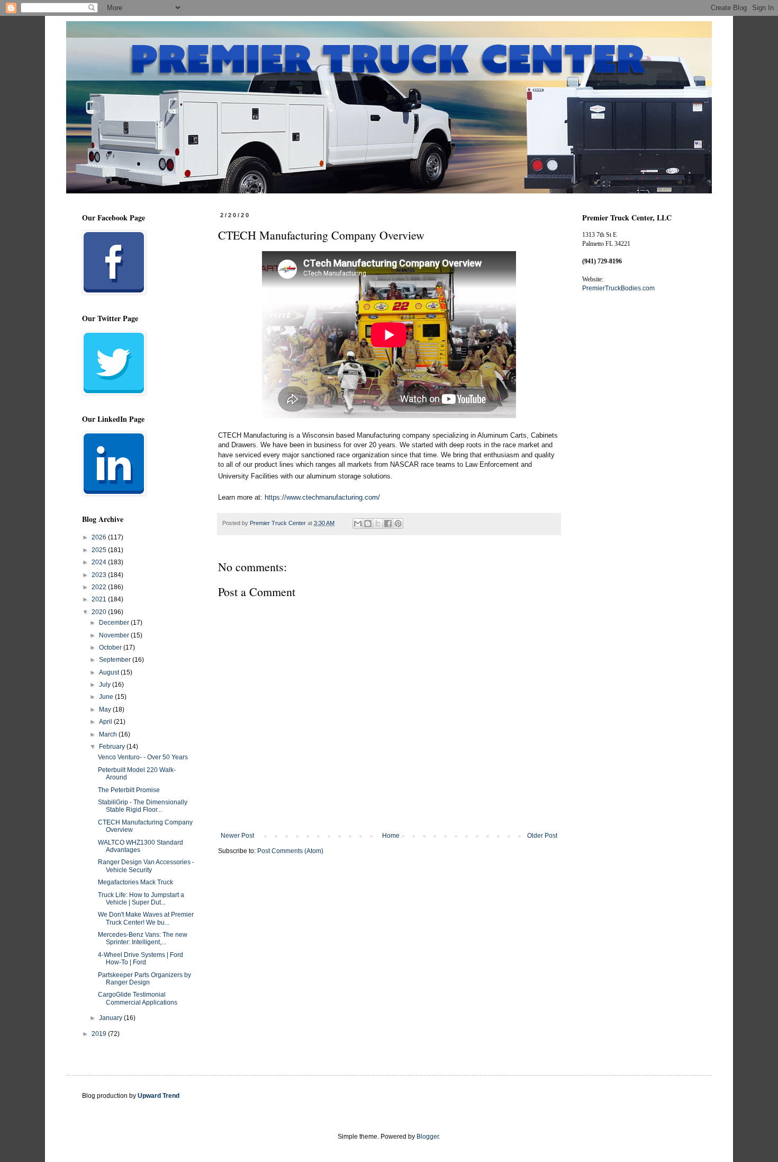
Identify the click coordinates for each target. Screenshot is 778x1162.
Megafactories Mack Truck (135, 882)
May (106, 709)
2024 (100, 562)
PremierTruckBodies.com (618, 288)
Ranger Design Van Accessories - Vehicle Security (146, 865)
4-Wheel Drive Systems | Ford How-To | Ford (140, 958)
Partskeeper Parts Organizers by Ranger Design (144, 978)
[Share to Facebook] (388, 523)
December (115, 622)
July (105, 684)
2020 (100, 612)
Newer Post (237, 835)
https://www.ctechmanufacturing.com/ (322, 497)
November (115, 635)
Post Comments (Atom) (290, 851)
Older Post (542, 835)
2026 (100, 537)
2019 (100, 1033)
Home (391, 835)
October (111, 647)
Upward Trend (158, 1095)
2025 (100, 550)
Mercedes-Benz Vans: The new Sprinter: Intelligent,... (142, 938)
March (109, 734)
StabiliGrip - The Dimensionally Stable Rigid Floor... (142, 806)
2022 (100, 587)
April (106, 721)
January (111, 1018)
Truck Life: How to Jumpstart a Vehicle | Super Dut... (141, 898)
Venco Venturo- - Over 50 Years (143, 757)
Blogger (428, 1136)
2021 (100, 599)
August (110, 672)
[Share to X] (378, 523)
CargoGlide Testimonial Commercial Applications (137, 998)
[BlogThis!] (368, 523)
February (112, 746)
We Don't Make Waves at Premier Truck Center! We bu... (146, 918)
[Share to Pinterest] (398, 523)
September (115, 659)
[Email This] (357, 523)
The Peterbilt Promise (129, 790)
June (107, 696)
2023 (100, 575)
